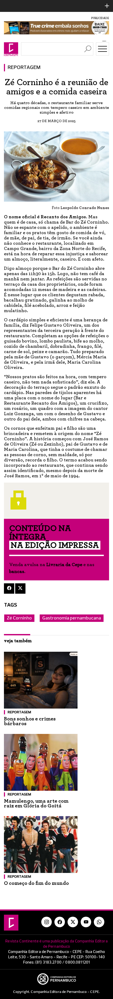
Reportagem (24, 67)
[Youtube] (86, 922)
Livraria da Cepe (64, 564)
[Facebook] (9, 588)
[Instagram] (46, 922)
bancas (16, 571)
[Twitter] (20, 588)
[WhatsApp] (99, 922)
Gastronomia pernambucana (71, 618)
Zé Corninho (19, 618)
